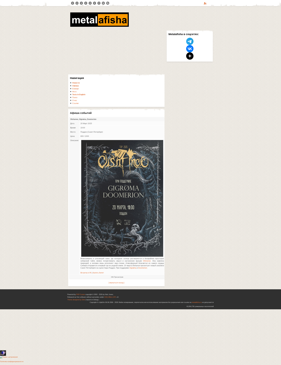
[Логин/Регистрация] (205, 4)
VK (81, 3)
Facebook (99, 3)
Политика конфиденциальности (11, 361)
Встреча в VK (85, 273)
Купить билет (98, 273)
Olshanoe (147, 261)
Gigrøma (132, 268)
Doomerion (142, 268)
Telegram (72, 3)
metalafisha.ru (197, 302)
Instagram (77, 3)
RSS (107, 3)
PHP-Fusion (80, 294)
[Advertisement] (116, 52)
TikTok (94, 3)
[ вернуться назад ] (116, 283)
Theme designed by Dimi (76, 300)
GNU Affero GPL (110, 297)
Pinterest (90, 3)
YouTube (85, 3)
